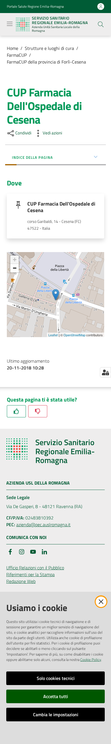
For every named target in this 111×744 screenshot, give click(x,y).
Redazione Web (21, 581)
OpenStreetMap (74, 335)
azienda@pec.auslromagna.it (43, 524)
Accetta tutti (55, 696)
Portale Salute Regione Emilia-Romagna (35, 6)
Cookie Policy (90, 659)
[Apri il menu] (9, 23)
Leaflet (53, 335)
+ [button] (15, 259)
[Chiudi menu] (90, 11)
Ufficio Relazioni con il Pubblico (35, 567)
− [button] (15, 268)
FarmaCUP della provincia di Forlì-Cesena (46, 61)
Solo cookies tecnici (56, 678)
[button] (100, 24)
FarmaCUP (17, 55)
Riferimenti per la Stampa (30, 574)
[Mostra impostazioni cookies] (105, 372)
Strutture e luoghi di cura (49, 48)
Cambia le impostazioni (55, 714)
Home (12, 48)
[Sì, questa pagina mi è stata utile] (16, 411)
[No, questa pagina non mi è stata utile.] (37, 411)
